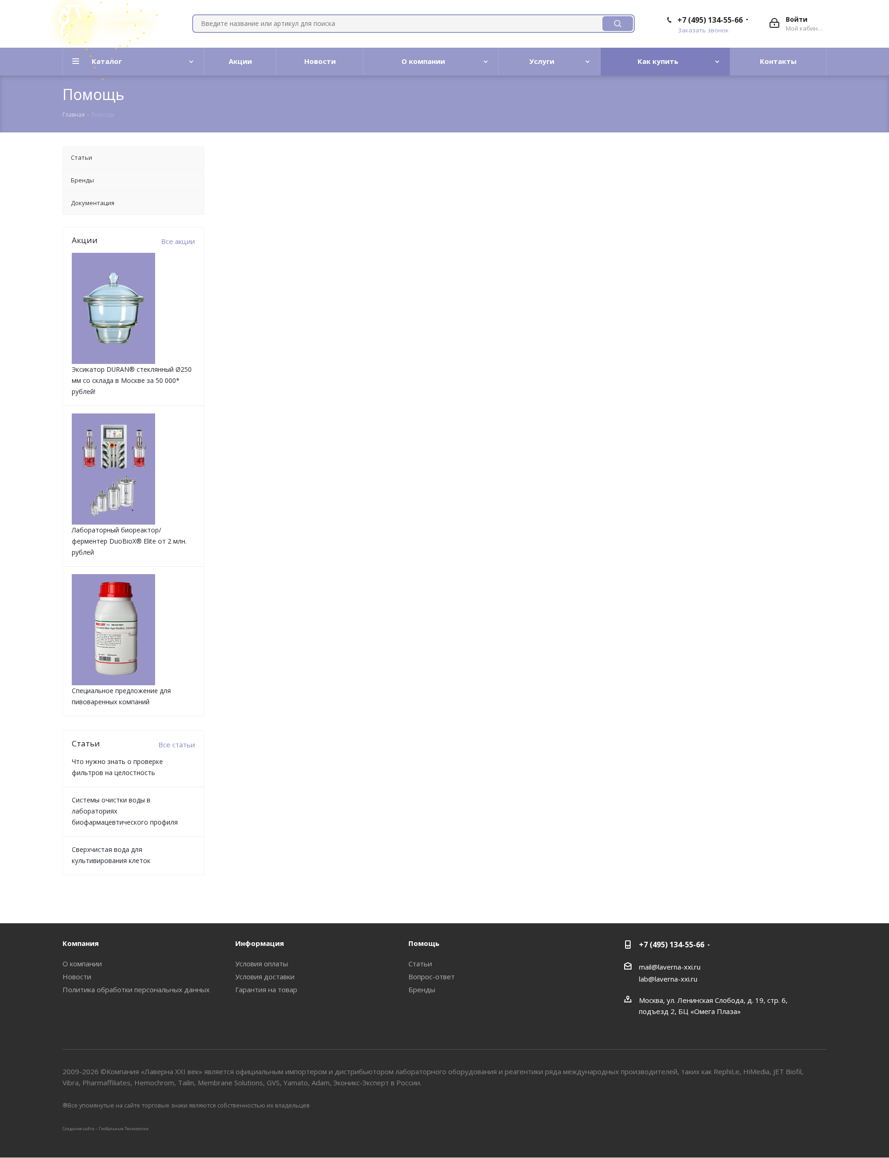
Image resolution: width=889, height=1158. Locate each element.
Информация (259, 943)
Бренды (421, 989)
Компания (81, 943)
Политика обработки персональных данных (136, 989)
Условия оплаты (261, 963)
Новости (77, 976)
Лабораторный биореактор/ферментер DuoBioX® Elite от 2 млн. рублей (129, 541)
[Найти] (617, 23)
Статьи (420, 963)
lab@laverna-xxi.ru (668, 978)
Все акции (178, 241)
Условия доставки (264, 976)
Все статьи (176, 744)
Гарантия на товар (266, 989)
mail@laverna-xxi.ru (670, 966)
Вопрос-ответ (431, 976)
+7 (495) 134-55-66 (710, 20)
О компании (82, 963)
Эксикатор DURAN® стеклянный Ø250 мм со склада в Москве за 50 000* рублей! (132, 380)
